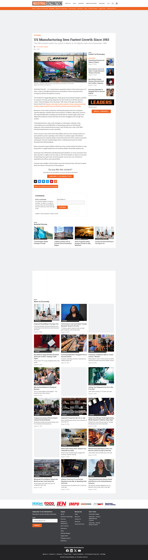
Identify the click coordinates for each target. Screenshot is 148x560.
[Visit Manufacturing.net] (98, 504)
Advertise (59, 554)
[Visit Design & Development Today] (37, 504)
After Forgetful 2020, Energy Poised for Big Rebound (82, 243)
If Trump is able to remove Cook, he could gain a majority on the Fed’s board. (72, 329)
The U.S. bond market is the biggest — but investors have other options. (45, 392)
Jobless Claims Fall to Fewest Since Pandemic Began (63, 243)
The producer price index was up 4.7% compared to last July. (44, 484)
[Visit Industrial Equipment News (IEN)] (61, 504)
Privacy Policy (67, 554)
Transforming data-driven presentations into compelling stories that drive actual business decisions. (46, 328)
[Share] (39, 181)
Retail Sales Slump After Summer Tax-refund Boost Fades (73, 449)
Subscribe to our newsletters (60, 176)
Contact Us (52, 554)
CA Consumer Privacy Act (92, 554)
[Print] (35, 181)
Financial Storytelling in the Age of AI (104, 242)
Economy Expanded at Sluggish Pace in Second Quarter (96, 91)
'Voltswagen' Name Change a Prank (41, 242)
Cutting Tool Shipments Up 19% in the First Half (100, 388)
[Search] (112, 3)
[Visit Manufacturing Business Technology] (110, 504)
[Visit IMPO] (74, 504)
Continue (62, 207)
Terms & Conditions (78, 554)
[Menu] (116, 3)
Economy (37, 35)
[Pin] (51, 181)
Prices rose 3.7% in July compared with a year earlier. (47, 361)
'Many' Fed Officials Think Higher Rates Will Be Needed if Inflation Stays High (101, 419)
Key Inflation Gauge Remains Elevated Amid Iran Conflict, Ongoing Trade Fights (96, 81)
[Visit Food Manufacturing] (49, 504)
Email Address (61, 199)
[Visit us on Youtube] (79, 550)
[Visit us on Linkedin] (71, 550)
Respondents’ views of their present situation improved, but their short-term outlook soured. (101, 359)
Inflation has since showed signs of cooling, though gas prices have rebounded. (100, 423)
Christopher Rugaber (42, 46)
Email (33, 517)
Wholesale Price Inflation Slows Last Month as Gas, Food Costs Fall (46, 480)
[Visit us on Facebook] (67, 550)
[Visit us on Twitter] (75, 550)
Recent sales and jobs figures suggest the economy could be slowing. (73, 453)
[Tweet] (47, 181)
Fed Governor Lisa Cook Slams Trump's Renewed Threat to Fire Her (96, 71)
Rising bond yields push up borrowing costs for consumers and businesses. (46, 423)
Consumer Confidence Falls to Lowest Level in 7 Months (100, 355)
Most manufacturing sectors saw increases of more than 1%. (74, 421)
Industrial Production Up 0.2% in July (73, 418)
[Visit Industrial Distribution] (86, 504)
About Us (45, 554)
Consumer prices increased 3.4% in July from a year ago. (73, 486)
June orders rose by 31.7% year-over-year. (100, 391)
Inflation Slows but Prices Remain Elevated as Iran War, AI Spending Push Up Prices (73, 481)
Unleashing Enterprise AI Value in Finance (96, 61)
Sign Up (37, 525)
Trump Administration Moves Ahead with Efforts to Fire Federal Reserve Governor (100, 481)
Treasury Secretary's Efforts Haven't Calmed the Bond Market (46, 419)
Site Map (102, 554)
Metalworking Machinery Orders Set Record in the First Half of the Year (100, 449)
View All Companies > (101, 111)
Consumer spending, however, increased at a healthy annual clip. (73, 359)
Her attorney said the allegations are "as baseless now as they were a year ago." (99, 486)
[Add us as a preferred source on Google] (55, 181)
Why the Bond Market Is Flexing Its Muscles (45, 388)
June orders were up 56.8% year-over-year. (100, 453)
